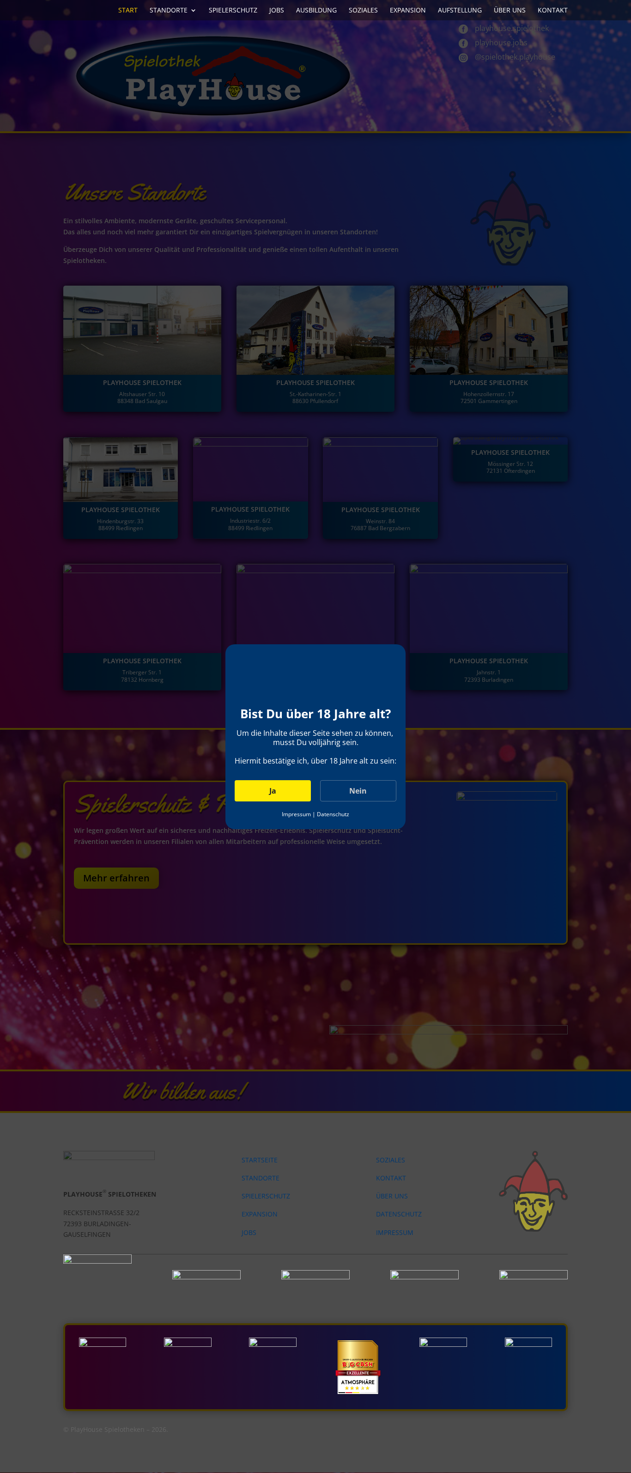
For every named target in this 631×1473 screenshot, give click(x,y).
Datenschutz (333, 814)
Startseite (260, 1159)
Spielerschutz (233, 10)
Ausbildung (316, 10)
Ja (272, 791)
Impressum (296, 814)
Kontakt (553, 10)
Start (128, 10)
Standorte (169, 10)
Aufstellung (460, 10)
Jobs (276, 10)
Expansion (408, 10)
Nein (358, 791)
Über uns (510, 10)
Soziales (363, 10)
